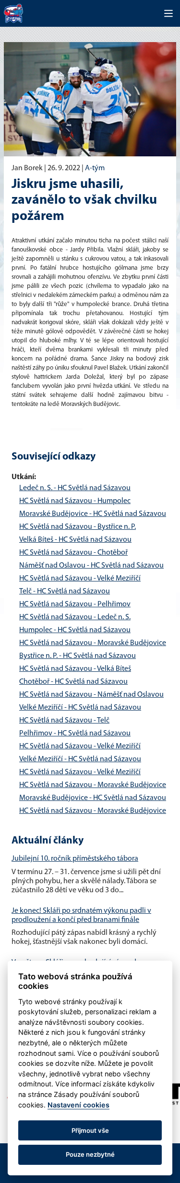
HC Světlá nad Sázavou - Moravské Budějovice (92, 643)
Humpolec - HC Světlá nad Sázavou (75, 630)
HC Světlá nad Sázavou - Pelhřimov (75, 604)
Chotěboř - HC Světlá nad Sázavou (73, 682)
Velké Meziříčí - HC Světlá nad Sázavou (80, 708)
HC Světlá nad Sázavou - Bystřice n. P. (77, 527)
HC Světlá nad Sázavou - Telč (64, 720)
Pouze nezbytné (90, 1154)
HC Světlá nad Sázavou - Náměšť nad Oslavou (91, 695)
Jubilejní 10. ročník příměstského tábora (75, 859)
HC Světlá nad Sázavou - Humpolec (75, 501)
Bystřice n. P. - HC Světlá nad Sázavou (77, 656)
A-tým (95, 168)
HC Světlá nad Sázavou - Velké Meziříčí (80, 578)
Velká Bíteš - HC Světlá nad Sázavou (75, 540)
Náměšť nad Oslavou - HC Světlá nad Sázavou (91, 566)
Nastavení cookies (78, 1105)
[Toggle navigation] (168, 13)
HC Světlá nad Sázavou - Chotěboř (73, 553)
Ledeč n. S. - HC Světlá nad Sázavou (75, 488)
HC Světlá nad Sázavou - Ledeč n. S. (75, 617)
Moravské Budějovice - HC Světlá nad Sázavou (92, 514)
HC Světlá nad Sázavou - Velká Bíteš (75, 669)
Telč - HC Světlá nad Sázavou (64, 591)
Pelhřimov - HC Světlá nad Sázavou (75, 733)
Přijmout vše (90, 1130)
